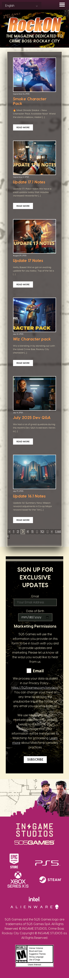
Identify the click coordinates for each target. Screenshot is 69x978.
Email (35, 596)
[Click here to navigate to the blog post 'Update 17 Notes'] (34, 236)
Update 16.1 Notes (29, 496)
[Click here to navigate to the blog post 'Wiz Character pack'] (34, 315)
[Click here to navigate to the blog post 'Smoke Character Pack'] (34, 75)
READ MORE (23, 127)
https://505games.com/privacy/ (35, 687)
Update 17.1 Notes (29, 182)
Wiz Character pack (32, 339)
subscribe (35, 759)
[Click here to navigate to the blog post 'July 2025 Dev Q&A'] (34, 393)
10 (42, 531)
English (9, 5)
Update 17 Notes (28, 261)
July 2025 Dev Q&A (32, 418)
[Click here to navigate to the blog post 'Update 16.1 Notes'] (34, 472)
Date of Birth (35, 611)
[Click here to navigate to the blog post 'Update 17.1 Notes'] (34, 158)
